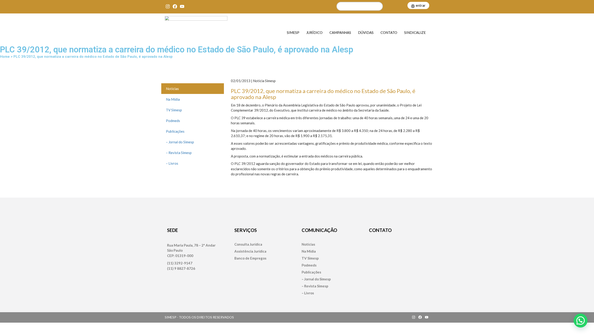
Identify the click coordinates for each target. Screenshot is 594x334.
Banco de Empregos (250, 258)
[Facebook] (175, 6)
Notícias (172, 89)
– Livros (172, 163)
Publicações (175, 131)
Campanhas (340, 32)
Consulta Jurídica (248, 244)
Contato (389, 32)
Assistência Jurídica (250, 251)
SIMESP (293, 32)
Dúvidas (366, 32)
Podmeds (173, 121)
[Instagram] (168, 6)
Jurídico (314, 32)
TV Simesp (174, 110)
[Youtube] (182, 6)
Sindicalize (415, 32)
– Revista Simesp (179, 153)
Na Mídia (173, 99)
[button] (581, 321)
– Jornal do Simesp (180, 142)
